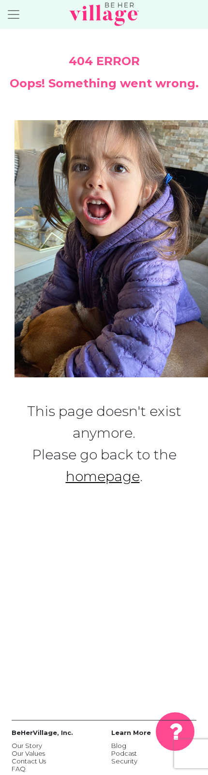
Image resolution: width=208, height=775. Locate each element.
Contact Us (29, 761)
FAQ (19, 769)
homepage (103, 476)
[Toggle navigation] (13, 14)
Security (124, 761)
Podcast (124, 753)
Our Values (28, 753)
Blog (118, 745)
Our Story (27, 745)
